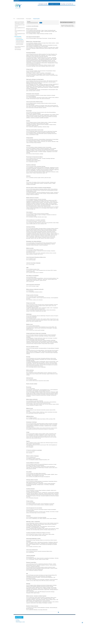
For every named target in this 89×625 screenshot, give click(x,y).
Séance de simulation (19, 44)
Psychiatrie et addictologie (31, 164)
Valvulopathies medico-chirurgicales (32, 93)
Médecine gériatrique (30, 370)
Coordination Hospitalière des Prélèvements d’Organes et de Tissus (38, 532)
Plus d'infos (69, 4)
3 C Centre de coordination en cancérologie (34, 450)
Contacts (17, 619)
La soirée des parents (19, 43)
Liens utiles (18, 620)
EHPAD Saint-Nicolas (30, 416)
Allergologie (28, 515)
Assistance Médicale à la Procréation (32, 462)
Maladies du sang (29, 324)
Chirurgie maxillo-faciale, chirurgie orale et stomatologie (36, 333)
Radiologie (28, 583)
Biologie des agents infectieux (31, 28)
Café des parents (19, 38)
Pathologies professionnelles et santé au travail (34, 129)
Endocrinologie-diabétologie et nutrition (33, 538)
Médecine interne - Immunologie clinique (33, 41)
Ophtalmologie (29, 314)
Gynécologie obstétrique (30, 226)
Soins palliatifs (29, 471)
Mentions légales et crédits (20, 621)
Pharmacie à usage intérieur (31, 562)
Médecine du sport (29, 408)
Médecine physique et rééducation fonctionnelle (34, 289)
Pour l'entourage (18, 49)
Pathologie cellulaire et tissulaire (32, 479)
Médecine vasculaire (30, 248)
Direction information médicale (31, 383)
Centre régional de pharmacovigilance (33, 36)
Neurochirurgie (29, 110)
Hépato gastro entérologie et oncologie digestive (35, 79)
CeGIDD (27, 180)
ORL (27, 573)
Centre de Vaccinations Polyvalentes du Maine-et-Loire (36, 257)
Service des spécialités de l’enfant (32, 346)
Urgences (28, 441)
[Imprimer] (58, 612)
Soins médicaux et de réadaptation (32, 275)
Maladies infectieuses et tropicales (32, 197)
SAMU (27, 267)
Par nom (28, 21)
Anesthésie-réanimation (30, 488)
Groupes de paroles (36, 18)
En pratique (63, 4)
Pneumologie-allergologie (30, 52)
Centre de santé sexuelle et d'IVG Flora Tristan (34, 101)
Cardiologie (28, 145)
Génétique (28, 120)
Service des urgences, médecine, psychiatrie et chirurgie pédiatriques (38, 187)
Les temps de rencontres (54, 4)
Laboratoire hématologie (30, 555)
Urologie (27, 432)
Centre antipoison (29, 212)
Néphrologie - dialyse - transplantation (33, 521)
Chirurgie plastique (29, 137)
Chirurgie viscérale (29, 69)
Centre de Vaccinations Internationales (33, 284)
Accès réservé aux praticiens (19, 617)
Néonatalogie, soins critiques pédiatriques (33, 241)
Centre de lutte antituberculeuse (32, 549)
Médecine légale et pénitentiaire (32, 399)
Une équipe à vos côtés (43, 4)
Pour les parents (28, 18)
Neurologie (28, 356)
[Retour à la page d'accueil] (18, 6)
